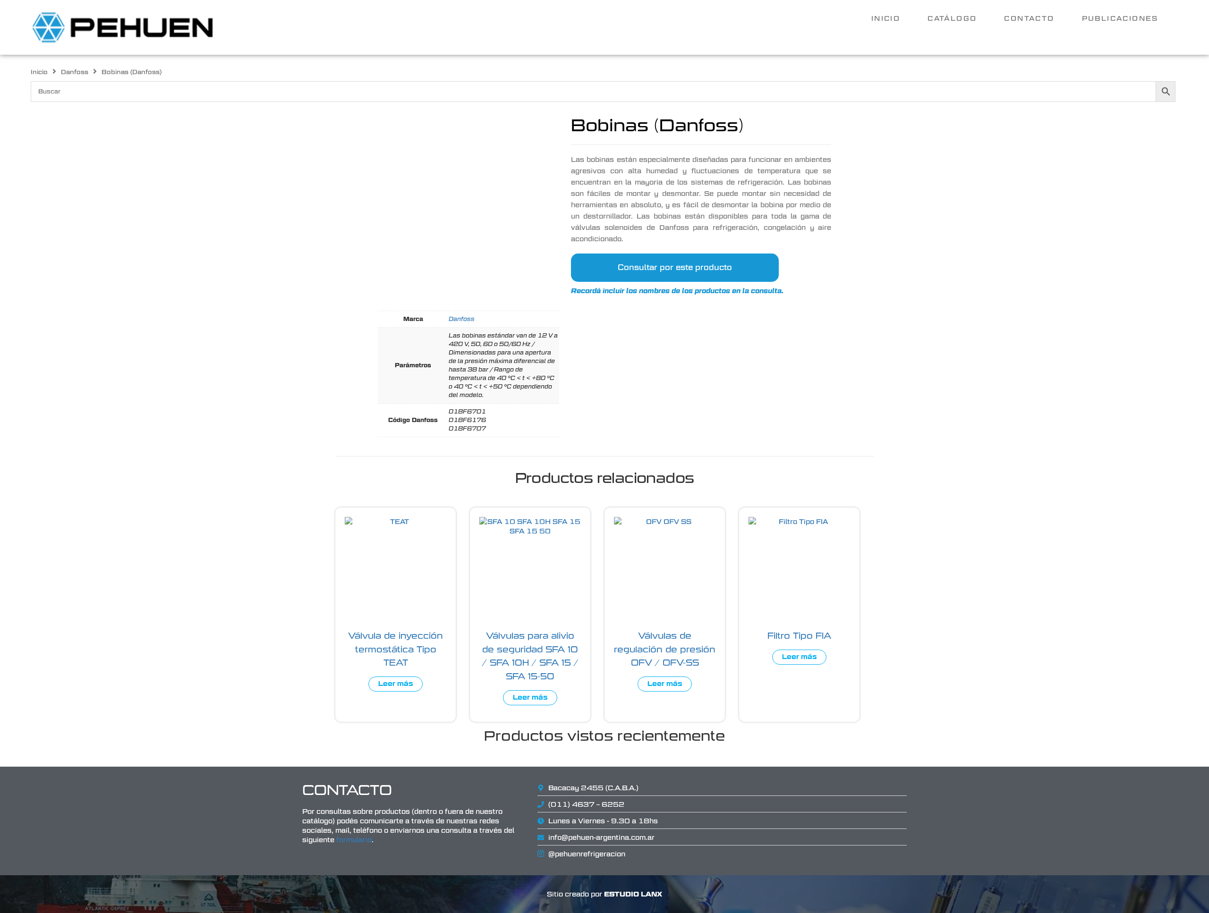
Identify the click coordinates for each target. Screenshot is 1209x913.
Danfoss (74, 72)
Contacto (1029, 18)
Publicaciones (1120, 18)
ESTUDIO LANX (633, 894)
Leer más (395, 684)
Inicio (885, 18)
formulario (354, 840)
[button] (1122, 18)
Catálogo (952, 18)
